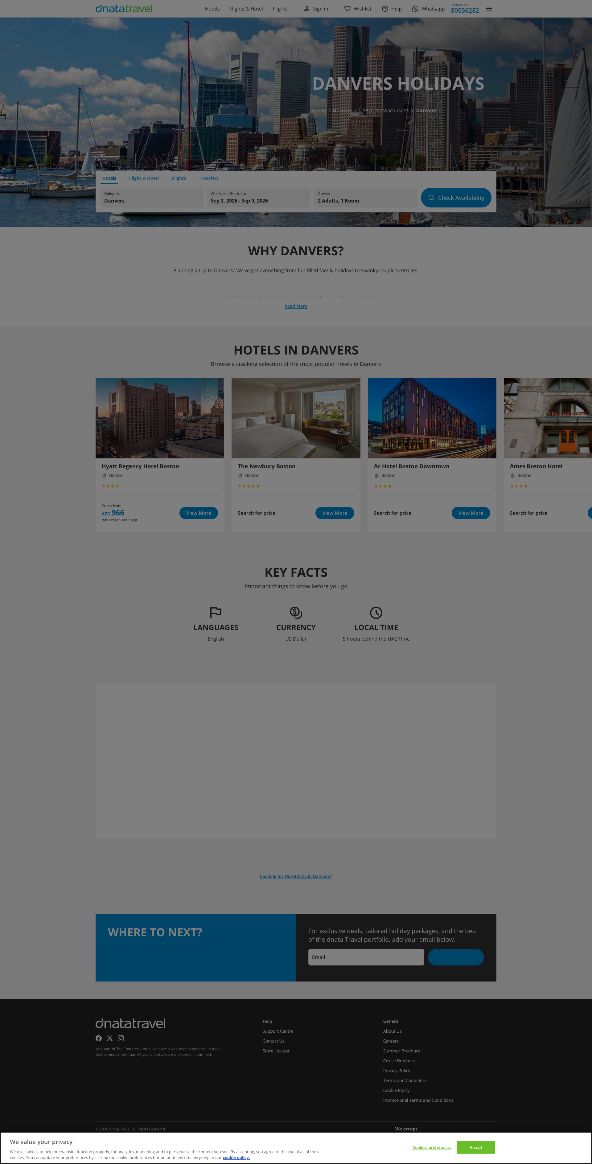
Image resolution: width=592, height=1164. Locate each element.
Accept (476, 1147)
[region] (296, 1148)
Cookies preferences (432, 1147)
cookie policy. (236, 1157)
